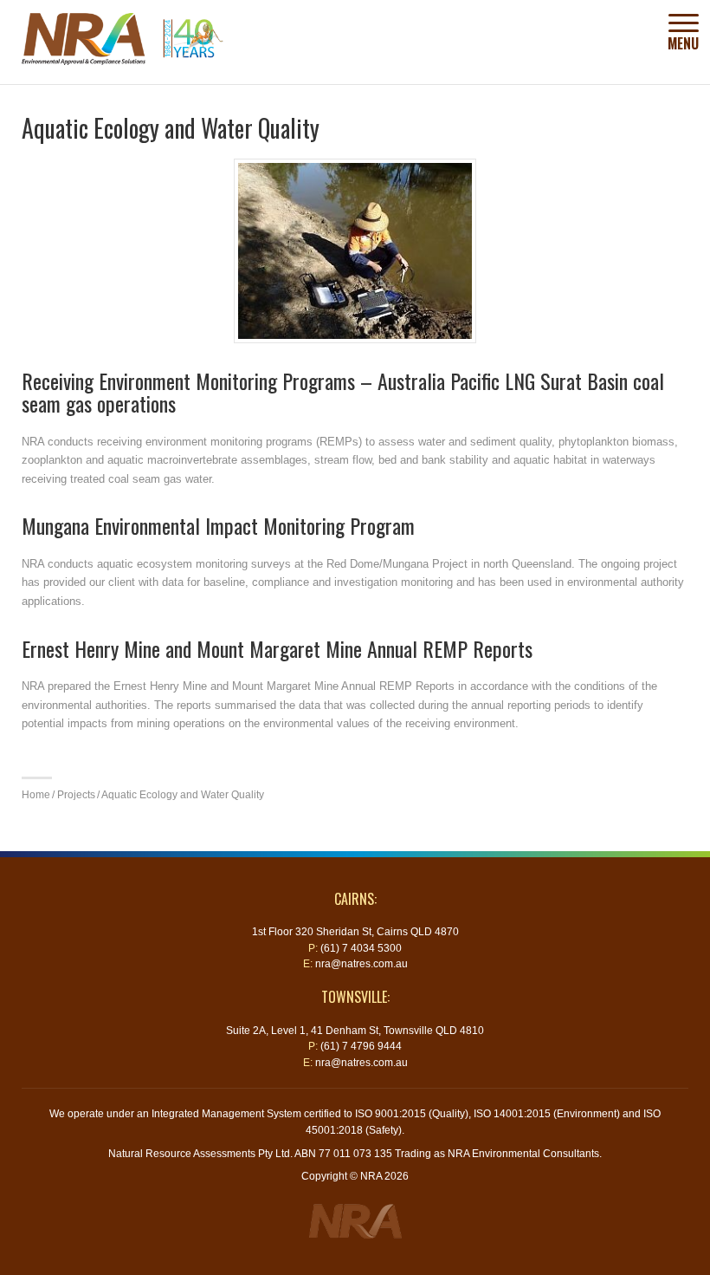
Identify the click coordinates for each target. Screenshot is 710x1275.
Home (36, 794)
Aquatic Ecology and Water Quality (182, 794)
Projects (76, 794)
